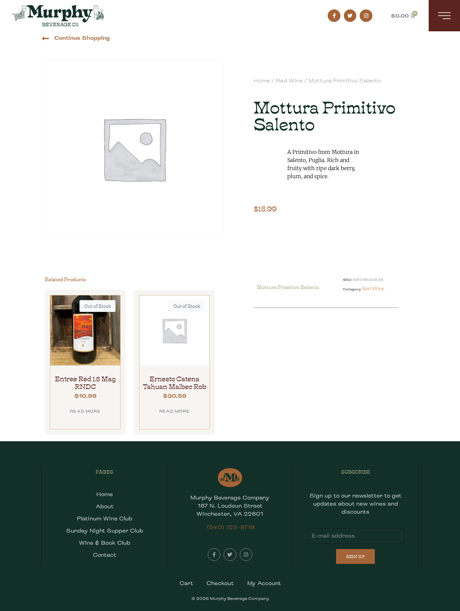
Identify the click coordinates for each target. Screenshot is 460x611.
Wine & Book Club (104, 543)
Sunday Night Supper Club (104, 530)
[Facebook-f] (334, 15)
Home (262, 80)
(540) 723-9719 (231, 527)
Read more (85, 411)
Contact (104, 555)
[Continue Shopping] (45, 38)
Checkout (220, 583)
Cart (186, 583)
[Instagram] (366, 15)
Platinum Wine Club (104, 518)
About (104, 506)
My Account (264, 583)
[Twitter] (350, 15)
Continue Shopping (82, 38)
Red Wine (289, 80)
